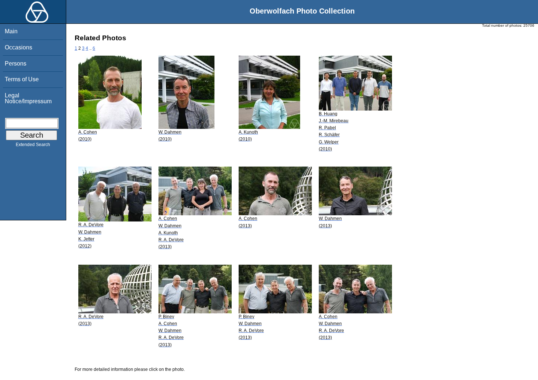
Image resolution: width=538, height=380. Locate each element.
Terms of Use (22, 79)
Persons (15, 63)
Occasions (18, 47)
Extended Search (33, 144)
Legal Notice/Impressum (28, 98)
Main (11, 31)
